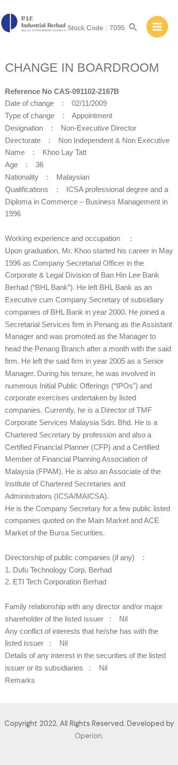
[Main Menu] (157, 27)
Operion (88, 736)
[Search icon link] (133, 28)
